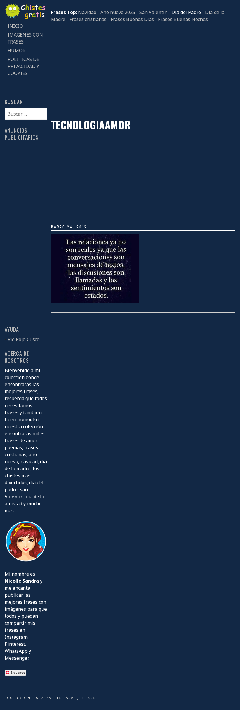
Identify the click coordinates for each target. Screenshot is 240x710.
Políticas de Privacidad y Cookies (23, 66)
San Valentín (153, 12)
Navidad (87, 12)
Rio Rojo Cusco (24, 339)
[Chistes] (26, 18)
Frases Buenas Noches (183, 19)
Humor (16, 50)
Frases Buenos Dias (132, 19)
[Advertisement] (143, 71)
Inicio (15, 26)
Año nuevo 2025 (117, 12)
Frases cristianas (88, 19)
